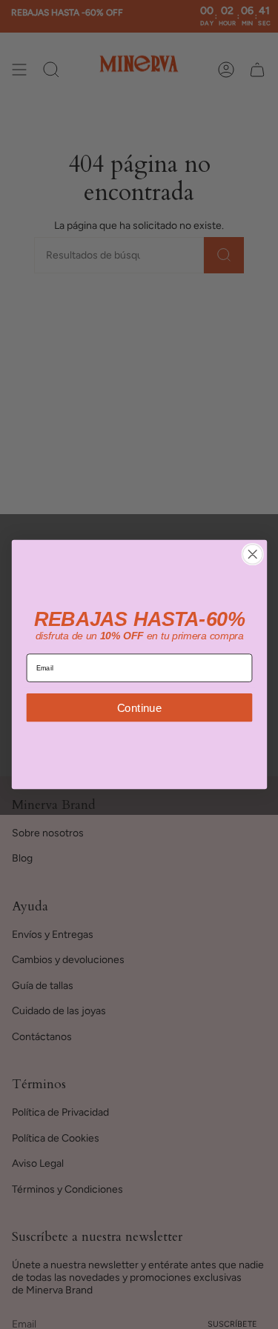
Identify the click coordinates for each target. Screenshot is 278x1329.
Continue (138, 707)
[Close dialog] (252, 554)
